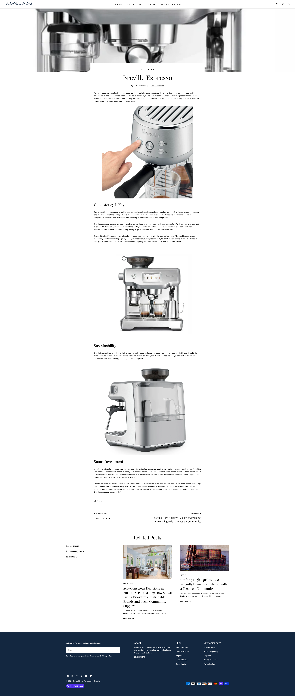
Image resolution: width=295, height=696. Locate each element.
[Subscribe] (117, 650)
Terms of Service (182, 660)
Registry (179, 656)
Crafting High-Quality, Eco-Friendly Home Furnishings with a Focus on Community (203, 584)
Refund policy (181, 664)
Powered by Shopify (92, 681)
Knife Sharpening (183, 651)
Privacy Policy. (107, 656)
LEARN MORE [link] (139, 657)
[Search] (277, 4)
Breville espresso (178, 96)
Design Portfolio (157, 85)
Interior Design (182, 647)
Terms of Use (95, 656)
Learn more (71, 557)
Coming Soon (76, 551)
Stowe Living (78, 681)
